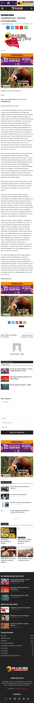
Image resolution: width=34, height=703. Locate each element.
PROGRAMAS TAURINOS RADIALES (10, 655)
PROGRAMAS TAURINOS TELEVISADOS (11, 645)
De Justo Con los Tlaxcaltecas (18, 494)
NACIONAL (4, 640)
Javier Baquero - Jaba (8, 23)
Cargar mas (16, 519)
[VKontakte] (23, 699)
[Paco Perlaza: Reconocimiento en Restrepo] (8, 532)
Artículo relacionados (7, 362)
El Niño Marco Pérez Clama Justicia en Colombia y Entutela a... (8, 560)
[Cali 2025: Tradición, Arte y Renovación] (5, 504)
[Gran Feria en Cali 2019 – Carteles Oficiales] (5, 626)
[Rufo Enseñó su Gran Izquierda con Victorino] (5, 488)
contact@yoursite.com (21, 688)
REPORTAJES (4, 648)
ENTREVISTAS (4, 653)
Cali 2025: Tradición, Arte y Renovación (20, 502)
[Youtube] (28, 699)
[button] (31, 8)
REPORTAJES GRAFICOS (7, 643)
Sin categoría (4, 650)
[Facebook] (6, 699)
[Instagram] (10, 699)
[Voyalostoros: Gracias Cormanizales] (5, 610)
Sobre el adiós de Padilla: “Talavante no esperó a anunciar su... (25, 541)
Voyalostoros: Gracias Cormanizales (20, 607)
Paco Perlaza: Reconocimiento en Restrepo (6, 541)
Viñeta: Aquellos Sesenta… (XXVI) (20, 385)
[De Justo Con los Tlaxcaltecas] (5, 496)
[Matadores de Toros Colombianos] (5, 618)
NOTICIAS (11, 15)
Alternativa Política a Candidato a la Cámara (27, 336)
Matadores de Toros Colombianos (19, 615)
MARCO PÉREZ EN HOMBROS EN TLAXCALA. (9, 336)
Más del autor (5, 364)
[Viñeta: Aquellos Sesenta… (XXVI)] (5, 387)
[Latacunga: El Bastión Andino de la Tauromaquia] (5, 379)
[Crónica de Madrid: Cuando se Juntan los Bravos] (25, 551)
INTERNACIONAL (4, 15)
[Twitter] (14, 699)
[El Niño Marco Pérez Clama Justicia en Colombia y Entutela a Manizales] (8, 551)
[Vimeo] (19, 699)
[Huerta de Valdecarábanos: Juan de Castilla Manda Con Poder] (5, 371)
